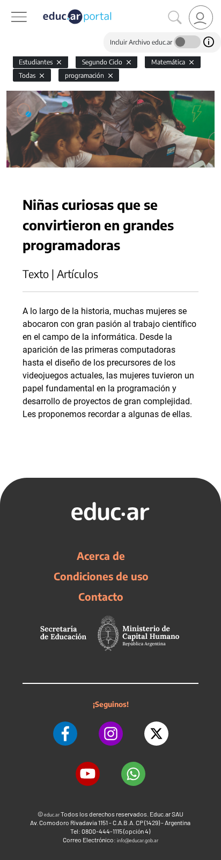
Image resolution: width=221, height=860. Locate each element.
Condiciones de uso (101, 576)
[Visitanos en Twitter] (156, 733)
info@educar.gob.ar (137, 840)
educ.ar (52, 815)
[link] (201, 17)
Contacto (100, 596)
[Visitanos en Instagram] (111, 733)
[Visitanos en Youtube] (88, 773)
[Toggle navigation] (10, 6)
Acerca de (101, 555)
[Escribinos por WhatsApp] (133, 773)
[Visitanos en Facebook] (65, 733)
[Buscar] (175, 18)
